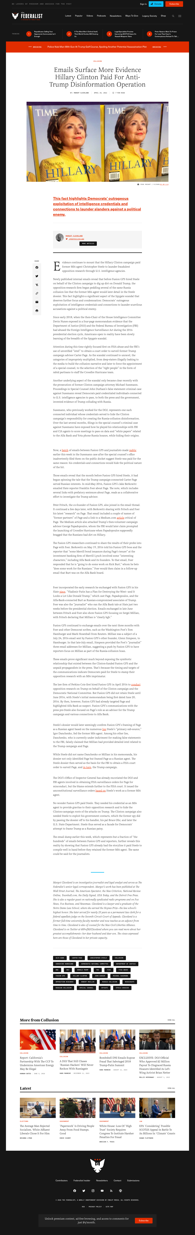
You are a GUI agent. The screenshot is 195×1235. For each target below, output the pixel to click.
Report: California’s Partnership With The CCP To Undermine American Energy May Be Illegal (37, 1063)
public (132, 450)
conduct (135, 684)
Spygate (104, 988)
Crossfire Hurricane (64, 964)
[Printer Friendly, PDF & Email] (36, 311)
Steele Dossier (122, 988)
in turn (87, 767)
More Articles (88, 243)
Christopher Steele (98, 958)
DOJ (67, 970)
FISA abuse (123, 970)
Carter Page (77, 958)
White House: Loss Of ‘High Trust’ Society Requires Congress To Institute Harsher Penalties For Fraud (116, 1131)
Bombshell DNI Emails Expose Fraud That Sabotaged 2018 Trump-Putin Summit (117, 1061)
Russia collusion (109, 982)
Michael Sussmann (120, 976)
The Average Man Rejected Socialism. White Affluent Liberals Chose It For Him (35, 1129)
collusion (119, 958)
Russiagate (129, 982)
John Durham (100, 976)
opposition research (64, 982)
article (120, 517)
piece (62, 591)
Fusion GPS (60, 976)
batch (65, 450)
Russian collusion (64, 988)
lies (104, 729)
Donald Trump (82, 970)
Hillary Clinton (80, 976)
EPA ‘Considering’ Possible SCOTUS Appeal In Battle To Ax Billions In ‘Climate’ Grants (157, 1129)
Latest (25, 1088)
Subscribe (174, 3)
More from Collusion (39, 1020)
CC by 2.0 (164, 184)
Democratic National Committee (94, 964)
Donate (157, 3)
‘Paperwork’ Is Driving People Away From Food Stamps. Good (77, 1129)
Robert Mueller (87, 982)
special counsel (86, 988)
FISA (109, 970)
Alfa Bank (60, 958)
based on (101, 790)
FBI (97, 970)
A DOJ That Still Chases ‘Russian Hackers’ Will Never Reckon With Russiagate (76, 1065)
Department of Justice (126, 964)
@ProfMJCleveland (76, 239)
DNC (57, 970)
